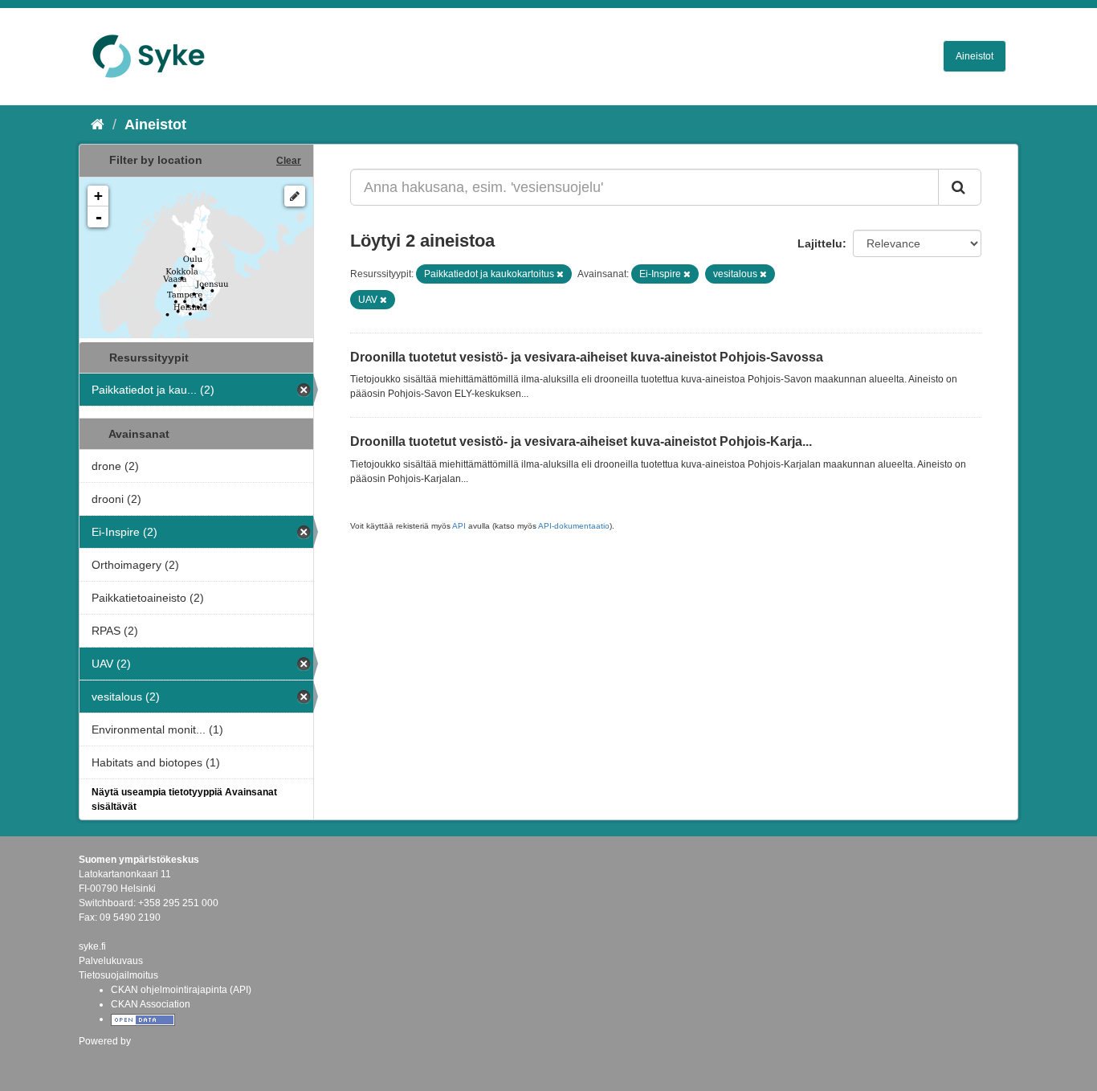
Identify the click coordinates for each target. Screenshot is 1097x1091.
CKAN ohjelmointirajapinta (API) (181, 989)
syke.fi (92, 946)
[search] (959, 187)
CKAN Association (150, 1004)
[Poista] (560, 274)
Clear (288, 160)
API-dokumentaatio (574, 525)
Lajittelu (819, 243)
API (459, 525)
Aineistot (974, 56)
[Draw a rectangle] (294, 196)
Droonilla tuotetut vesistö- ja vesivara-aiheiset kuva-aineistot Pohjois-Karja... (581, 441)
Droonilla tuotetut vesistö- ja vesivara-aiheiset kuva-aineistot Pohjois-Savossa (586, 357)
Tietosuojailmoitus (118, 975)
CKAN (106, 1058)
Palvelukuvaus (111, 960)
